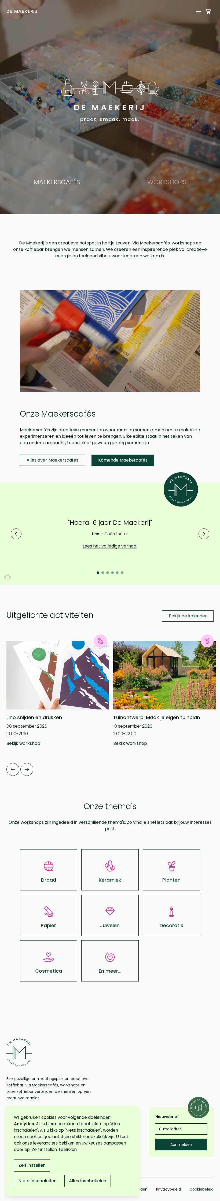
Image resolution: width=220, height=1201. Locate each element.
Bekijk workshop (23, 743)
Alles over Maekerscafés (52, 460)
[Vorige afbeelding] (16, 533)
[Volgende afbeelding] (204, 533)
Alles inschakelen (87, 1181)
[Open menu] (198, 11)
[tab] (98, 572)
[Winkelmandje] (208, 11)
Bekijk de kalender (188, 616)
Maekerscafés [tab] (57, 181)
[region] (110, 107)
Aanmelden (181, 1144)
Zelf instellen (32, 1165)
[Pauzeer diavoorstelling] (7, 577)
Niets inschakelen (38, 1181)
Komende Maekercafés (123, 460)
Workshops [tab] (166, 181)
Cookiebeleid (201, 1189)
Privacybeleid (168, 1189)
